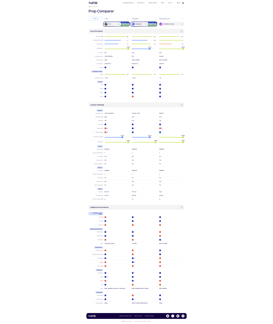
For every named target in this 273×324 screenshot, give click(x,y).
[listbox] (116, 18)
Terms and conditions (125, 316)
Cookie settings (149, 316)
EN (178, 2)
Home (90, 6)
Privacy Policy (138, 316)
